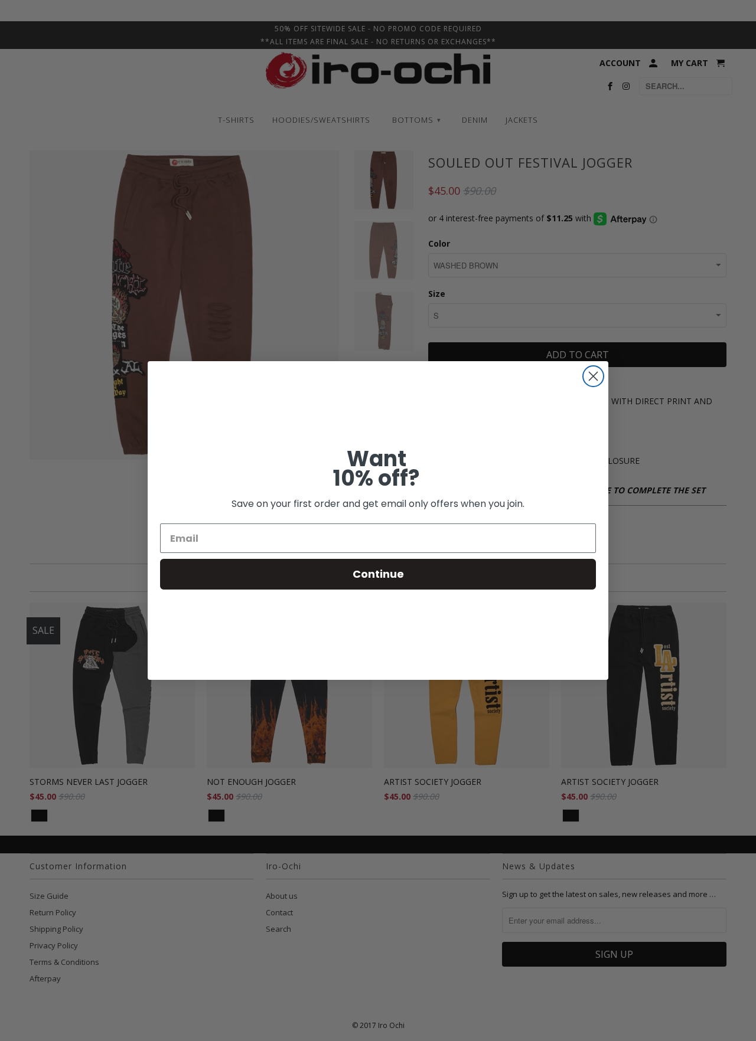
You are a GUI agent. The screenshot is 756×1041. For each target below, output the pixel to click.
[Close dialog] (593, 376)
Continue (378, 574)
